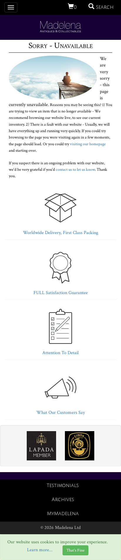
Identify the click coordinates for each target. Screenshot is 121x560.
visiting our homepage (88, 144)
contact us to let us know (75, 169)
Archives (63, 499)
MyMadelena (63, 513)
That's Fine (75, 550)
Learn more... (40, 550)
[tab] (60, 211)
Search (104, 7)
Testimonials (63, 485)
